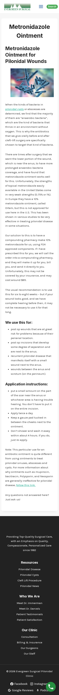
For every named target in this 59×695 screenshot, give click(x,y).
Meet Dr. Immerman (29, 603)
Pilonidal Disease (29, 569)
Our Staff (29, 653)
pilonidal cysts (14, 109)
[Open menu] (41, 6)
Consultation (29, 636)
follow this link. (26, 485)
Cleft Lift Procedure (29, 580)
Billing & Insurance (29, 642)
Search (52, 6)
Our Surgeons (29, 648)
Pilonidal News (29, 586)
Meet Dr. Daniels (29, 608)
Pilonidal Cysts (29, 574)
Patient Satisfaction (29, 619)
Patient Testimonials (29, 614)
